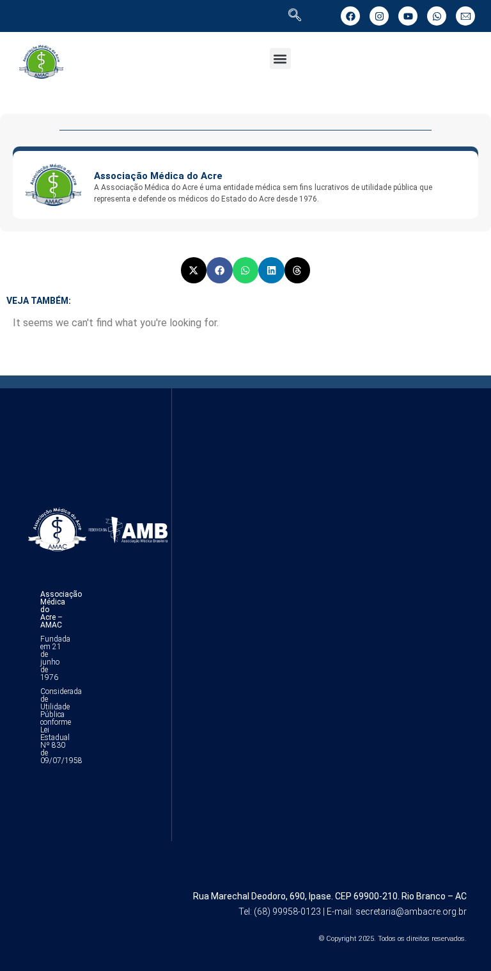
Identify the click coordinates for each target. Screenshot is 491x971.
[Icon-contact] (465, 16)
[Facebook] (350, 16)
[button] (280, 58)
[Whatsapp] (436, 16)
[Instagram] (379, 16)
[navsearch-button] (294, 16)
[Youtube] (407, 16)
